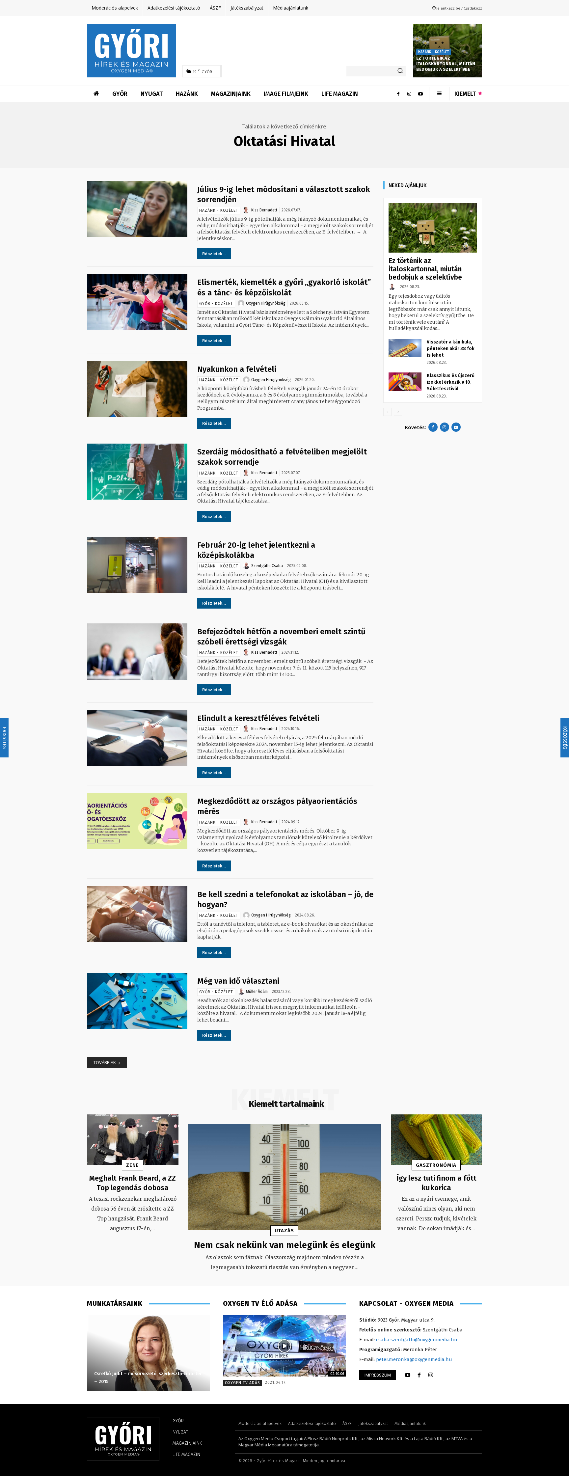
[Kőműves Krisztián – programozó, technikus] (148, 1353)
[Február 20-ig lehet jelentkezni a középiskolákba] (137, 565)
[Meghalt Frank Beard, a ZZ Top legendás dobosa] (132, 1139)
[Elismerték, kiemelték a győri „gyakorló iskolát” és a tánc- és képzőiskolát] (137, 302)
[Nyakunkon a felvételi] (137, 389)
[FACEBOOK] (419, 1375)
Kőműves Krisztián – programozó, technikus (141, 1381)
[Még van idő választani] (137, 1001)
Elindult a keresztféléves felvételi (258, 718)
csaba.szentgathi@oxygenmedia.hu (416, 1340)
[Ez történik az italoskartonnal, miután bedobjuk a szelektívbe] (433, 228)
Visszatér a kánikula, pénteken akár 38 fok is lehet (450, 348)
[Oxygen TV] (284, 1346)
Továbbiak (105, 1062)
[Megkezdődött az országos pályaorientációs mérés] (137, 821)
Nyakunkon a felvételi (236, 369)
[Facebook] (398, 94)
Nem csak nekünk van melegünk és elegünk (284, 1245)
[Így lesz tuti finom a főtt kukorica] (436, 1139)
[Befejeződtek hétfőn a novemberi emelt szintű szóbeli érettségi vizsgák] (137, 651)
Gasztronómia (436, 1165)
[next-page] (398, 412)
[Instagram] (409, 94)
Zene (132, 1165)
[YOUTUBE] (407, 1375)
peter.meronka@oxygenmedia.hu (414, 1359)
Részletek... (214, 253)
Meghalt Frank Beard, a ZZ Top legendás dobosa (132, 1183)
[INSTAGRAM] (430, 1375)
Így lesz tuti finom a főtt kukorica (436, 1183)
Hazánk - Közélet (433, 52)
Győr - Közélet (216, 303)
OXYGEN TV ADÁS (242, 1382)
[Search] (400, 71)
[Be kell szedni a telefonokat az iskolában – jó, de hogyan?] (137, 914)
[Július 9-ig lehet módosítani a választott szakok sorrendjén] (137, 209)
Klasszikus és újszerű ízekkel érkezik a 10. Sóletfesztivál (450, 382)
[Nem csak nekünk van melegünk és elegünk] (284, 1177)
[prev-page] (387, 412)
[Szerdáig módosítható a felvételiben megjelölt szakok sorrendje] (137, 472)
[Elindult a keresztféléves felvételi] (137, 738)
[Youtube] (420, 94)
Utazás (284, 1231)
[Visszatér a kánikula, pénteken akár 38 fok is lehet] (405, 348)
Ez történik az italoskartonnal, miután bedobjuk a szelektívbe (445, 64)
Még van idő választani (238, 981)
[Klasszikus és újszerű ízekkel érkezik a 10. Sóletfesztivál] (405, 381)
